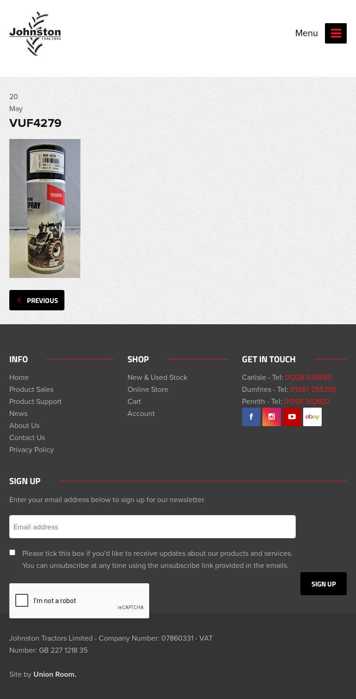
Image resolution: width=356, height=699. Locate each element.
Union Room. (54, 674)
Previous (42, 300)
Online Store (147, 389)
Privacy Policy (31, 449)
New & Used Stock (157, 377)
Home (19, 377)
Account (141, 413)
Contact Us (27, 437)
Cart (134, 401)
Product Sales (31, 389)
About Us (24, 425)
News (18, 413)
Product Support (35, 401)
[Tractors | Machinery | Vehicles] (35, 34)
